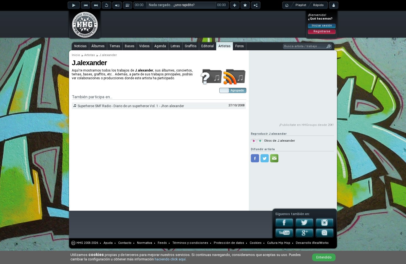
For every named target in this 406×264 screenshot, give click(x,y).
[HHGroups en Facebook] (284, 226)
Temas (114, 46)
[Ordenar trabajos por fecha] (232, 92)
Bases (130, 46)
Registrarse (321, 31)
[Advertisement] (203, 24)
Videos (144, 46)
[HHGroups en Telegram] (324, 236)
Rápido (318, 5)
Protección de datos (229, 243)
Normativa (144, 243)
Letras (175, 46)
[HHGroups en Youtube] (284, 236)
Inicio (76, 55)
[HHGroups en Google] (304, 236)
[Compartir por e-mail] (274, 158)
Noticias (80, 46)
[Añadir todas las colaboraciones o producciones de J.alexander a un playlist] (260, 141)
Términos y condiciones (190, 243)
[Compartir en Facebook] (255, 158)
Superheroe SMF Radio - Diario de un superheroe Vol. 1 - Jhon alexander (131, 106)
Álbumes (98, 46)
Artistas (224, 46)
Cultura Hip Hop (278, 243)
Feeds (162, 243)
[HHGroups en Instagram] (324, 226)
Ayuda (108, 243)
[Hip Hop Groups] (83, 37)
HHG (80, 243)
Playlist (301, 5)
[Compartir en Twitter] (264, 158)
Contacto (124, 243)
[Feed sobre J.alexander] (234, 84)
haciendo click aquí (170, 259)
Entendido (323, 257)
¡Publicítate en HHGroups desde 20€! (306, 125)
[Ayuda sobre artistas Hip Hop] (211, 84)
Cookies (256, 243)
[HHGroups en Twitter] (304, 226)
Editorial (207, 46)
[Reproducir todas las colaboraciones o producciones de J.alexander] (254, 141)
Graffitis (191, 46)
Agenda (160, 46)
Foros (239, 46)
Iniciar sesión (322, 25)
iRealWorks (320, 243)
